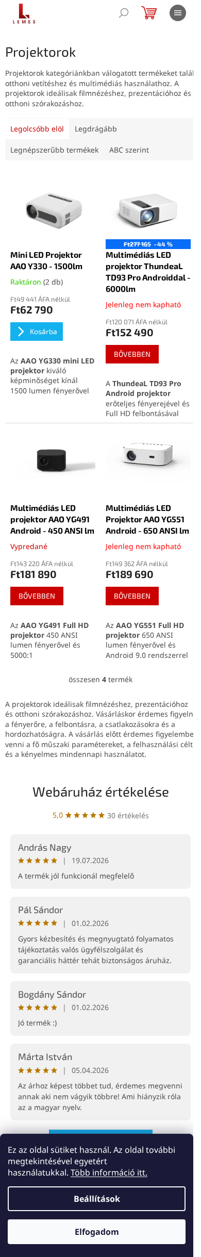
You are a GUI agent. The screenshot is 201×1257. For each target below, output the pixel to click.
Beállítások (97, 1198)
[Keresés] (123, 13)
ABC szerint (129, 150)
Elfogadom (97, 1231)
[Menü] (177, 13)
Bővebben (132, 354)
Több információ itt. (109, 1172)
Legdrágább (96, 129)
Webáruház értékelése (100, 791)
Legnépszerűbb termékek (54, 150)
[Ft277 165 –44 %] (148, 207)
